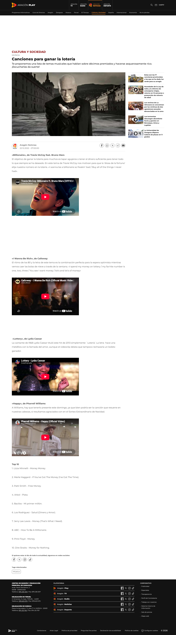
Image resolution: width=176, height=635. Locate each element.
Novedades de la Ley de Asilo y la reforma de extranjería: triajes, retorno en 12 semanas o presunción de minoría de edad (154, 92)
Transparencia (146, 594)
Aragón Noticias (28, 145)
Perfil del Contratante (149, 598)
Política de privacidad (69, 631)
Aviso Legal (54, 631)
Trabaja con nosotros (148, 602)
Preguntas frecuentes (89, 631)
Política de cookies (131, 631)
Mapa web (145, 616)
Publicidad (145, 586)
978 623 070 (23, 601)
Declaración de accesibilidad (110, 631)
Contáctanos (41, 631)
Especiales (145, 590)
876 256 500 (23, 592)
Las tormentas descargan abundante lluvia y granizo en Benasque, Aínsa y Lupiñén (153, 121)
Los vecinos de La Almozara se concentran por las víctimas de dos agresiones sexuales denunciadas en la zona (154, 107)
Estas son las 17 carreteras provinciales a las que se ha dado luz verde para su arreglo (154, 78)
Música (16, 572)
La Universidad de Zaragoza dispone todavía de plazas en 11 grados (153, 133)
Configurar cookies (151, 631)
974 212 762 (23, 610)
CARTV (161, 5)
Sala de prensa (146, 612)
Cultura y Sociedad (29, 52)
